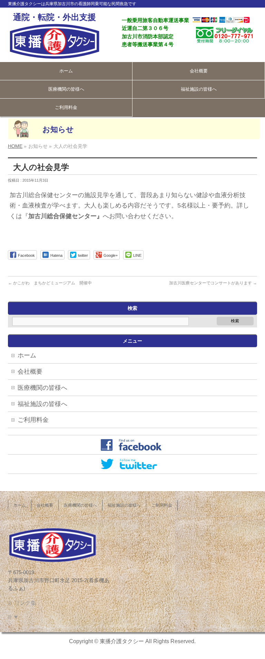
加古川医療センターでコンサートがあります (213, 283)
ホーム (66, 70)
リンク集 (25, 603)
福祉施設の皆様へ (199, 89)
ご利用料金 (66, 107)
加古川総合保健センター (62, 216)
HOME (15, 146)
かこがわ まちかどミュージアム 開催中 (50, 283)
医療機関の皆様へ (66, 89)
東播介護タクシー (122, 641)
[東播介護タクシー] (54, 52)
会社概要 (199, 70)
